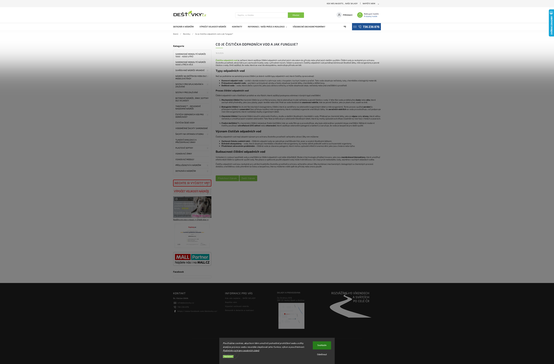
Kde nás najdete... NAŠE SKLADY (342, 3)
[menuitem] (185, 26)
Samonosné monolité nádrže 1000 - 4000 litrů (190, 55)
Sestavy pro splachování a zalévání (189, 85)
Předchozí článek (227, 178)
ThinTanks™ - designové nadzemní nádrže (188, 107)
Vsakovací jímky (183, 153)
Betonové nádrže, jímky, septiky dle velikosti (191, 99)
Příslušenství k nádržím (188, 165)
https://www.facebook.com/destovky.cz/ (197, 311)
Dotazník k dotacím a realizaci (239, 310)
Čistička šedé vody (185, 122)
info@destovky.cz (185, 303)
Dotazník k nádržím (185, 171)
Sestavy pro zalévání (186, 92)
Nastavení (228, 356)
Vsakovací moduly (184, 159)
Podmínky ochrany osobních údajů (241, 350)
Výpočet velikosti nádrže (237, 306)
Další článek (248, 178)
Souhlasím (321, 345)
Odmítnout (322, 354)
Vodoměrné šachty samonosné (191, 128)
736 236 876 (183, 307)
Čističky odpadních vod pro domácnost (189, 115)
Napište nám (369, 3)
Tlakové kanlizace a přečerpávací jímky (185, 141)
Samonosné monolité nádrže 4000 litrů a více (190, 63)
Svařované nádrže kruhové (190, 70)
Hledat (296, 15)
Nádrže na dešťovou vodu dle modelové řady (191, 77)
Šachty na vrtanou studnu (189, 134)
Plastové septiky (184, 148)
